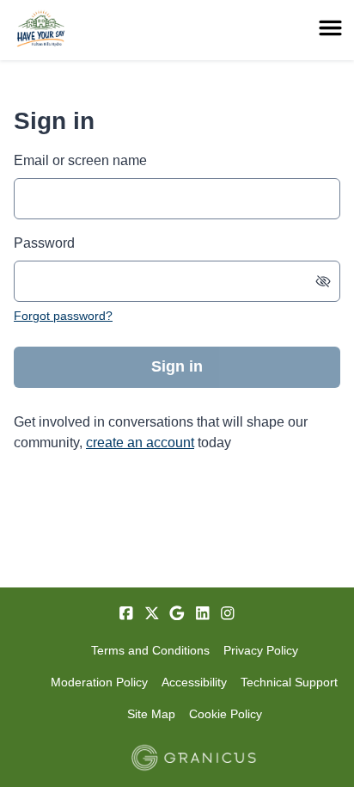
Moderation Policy (99, 682)
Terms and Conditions (150, 650)
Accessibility (194, 682)
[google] (177, 613)
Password (44, 243)
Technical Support (289, 682)
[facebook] (126, 613)
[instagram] (228, 613)
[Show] (323, 281)
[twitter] (152, 613)
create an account (140, 442)
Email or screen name (80, 160)
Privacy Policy (260, 650)
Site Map (151, 714)
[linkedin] (203, 613)
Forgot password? (63, 316)
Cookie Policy (225, 714)
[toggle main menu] (330, 28)
